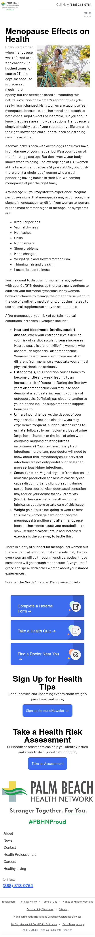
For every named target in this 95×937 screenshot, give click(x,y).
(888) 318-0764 (80, 4)
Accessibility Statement (40, 909)
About (8, 833)
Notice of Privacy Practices (78, 901)
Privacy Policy (29, 901)
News (8, 840)
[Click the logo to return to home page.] (10, 6)
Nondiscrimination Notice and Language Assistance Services (48, 916)
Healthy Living (15, 868)
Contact (10, 847)
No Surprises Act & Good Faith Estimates (34, 924)
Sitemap (63, 909)
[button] (87, 15)
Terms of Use (49, 901)
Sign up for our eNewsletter (47, 710)
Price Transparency (73, 924)
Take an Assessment (48, 763)
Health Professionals (20, 854)
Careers (10, 861)
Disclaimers (8, 901)
